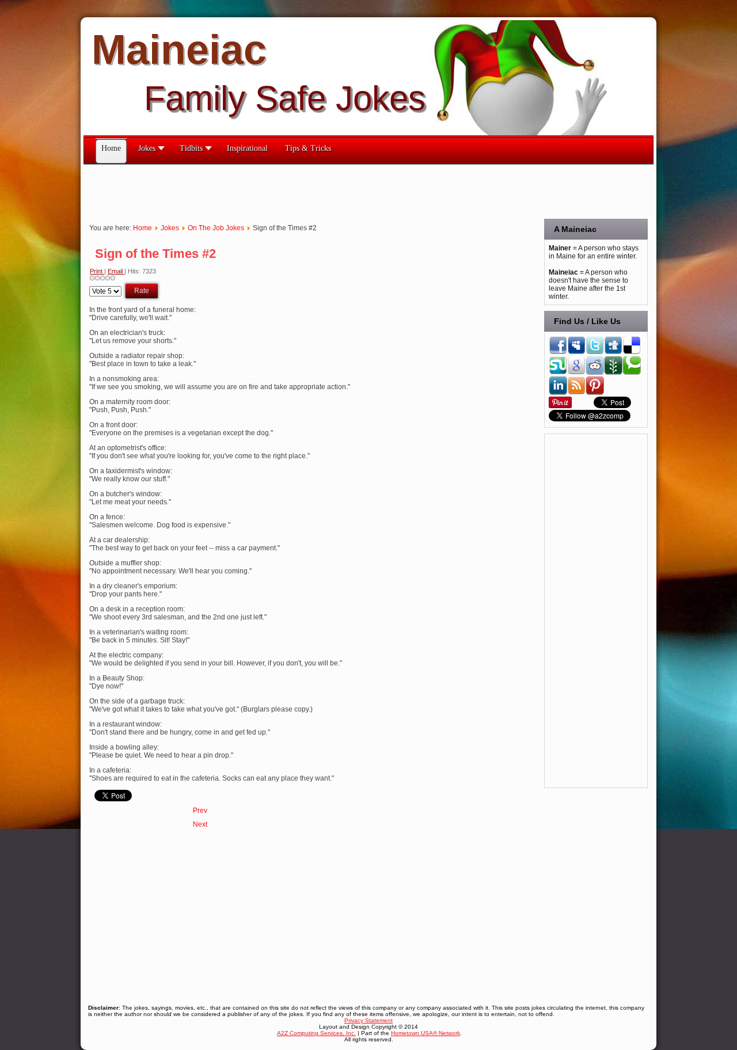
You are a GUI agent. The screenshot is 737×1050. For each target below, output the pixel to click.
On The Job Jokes (216, 228)
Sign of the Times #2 (155, 253)
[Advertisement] (293, 190)
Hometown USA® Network (425, 1033)
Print (97, 271)
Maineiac (179, 49)
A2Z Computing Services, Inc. (316, 1033)
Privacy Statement (368, 1020)
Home (142, 228)
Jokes (170, 228)
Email (116, 271)
